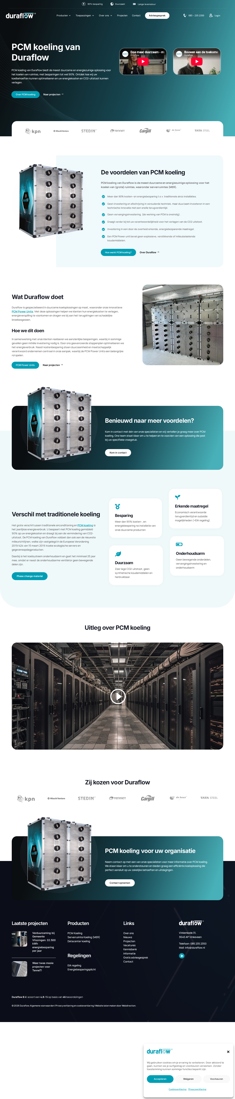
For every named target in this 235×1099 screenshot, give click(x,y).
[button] (228, 1052)
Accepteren (160, 1079)
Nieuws (127, 937)
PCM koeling (85, 525)
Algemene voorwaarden (42, 1005)
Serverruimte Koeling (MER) (84, 937)
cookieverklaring (85, 1005)
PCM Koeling (75, 933)
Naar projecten (51, 94)
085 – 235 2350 (196, 15)
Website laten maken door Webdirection (115, 1005)
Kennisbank (130, 949)
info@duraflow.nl (195, 947)
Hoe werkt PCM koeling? (118, 252)
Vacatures (129, 945)
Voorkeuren (216, 1079)
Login (217, 15)
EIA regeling (74, 965)
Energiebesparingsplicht (82, 969)
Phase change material (30, 576)
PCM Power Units (22, 311)
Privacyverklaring (197, 1089)
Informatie (129, 953)
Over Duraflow (148, 252)
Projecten (122, 15)
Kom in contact (118, 452)
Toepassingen (83, 15)
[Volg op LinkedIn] (182, 956)
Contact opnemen (120, 882)
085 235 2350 (198, 943)
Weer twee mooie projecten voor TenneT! (42, 966)
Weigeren (188, 1079)
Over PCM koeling (25, 94)
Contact (136, 15)
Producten (62, 15)
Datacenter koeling (79, 941)
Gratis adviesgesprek (135, 957)
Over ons (104, 15)
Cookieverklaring (178, 1089)
